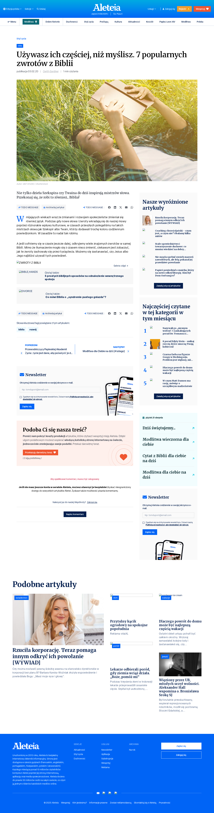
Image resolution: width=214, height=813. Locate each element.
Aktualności (134, 21)
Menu (13, 21)
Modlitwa (29, 21)
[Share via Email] (126, 207)
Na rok (132, 749)
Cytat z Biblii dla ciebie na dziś (164, 458)
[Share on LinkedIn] (115, 207)
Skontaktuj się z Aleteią (145, 802)
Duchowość (72, 21)
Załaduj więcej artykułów (168, 285)
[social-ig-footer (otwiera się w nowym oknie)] (116, 793)
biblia (21, 329)
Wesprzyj (200, 8)
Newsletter (106, 749)
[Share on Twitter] (120, 207)
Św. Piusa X (118, 14)
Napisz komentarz (75, 514)
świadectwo (21, 597)
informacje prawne (98, 802)
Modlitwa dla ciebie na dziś (164, 475)
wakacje (166, 597)
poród (116, 646)
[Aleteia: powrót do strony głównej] (107, 7)
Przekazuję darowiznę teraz (38, 452)
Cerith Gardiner (51, 71)
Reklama (105, 767)
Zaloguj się (170, 9)
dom (115, 597)
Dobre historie (53, 21)
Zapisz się (27, 406)
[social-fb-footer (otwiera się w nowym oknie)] (104, 793)
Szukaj (42, 9)
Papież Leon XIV (167, 21)
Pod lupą (104, 21)
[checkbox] (21, 397)
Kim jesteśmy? (80, 802)
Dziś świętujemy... (159, 428)
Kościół (149, 21)
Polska (200, 21)
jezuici (165, 656)
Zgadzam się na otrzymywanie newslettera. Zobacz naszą (58, 398)
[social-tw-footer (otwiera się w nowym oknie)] (110, 793)
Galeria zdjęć (120, 265)
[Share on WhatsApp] (132, 207)
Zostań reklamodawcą (120, 802)
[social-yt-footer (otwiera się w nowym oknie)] (98, 793)
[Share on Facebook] (109, 207)
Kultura (118, 21)
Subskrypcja (107, 758)
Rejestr (182, 8)
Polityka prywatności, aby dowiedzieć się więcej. (167, 524)
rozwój (33, 329)
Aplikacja (105, 754)
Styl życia (89, 21)
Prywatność (164, 802)
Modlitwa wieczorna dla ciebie (166, 442)
